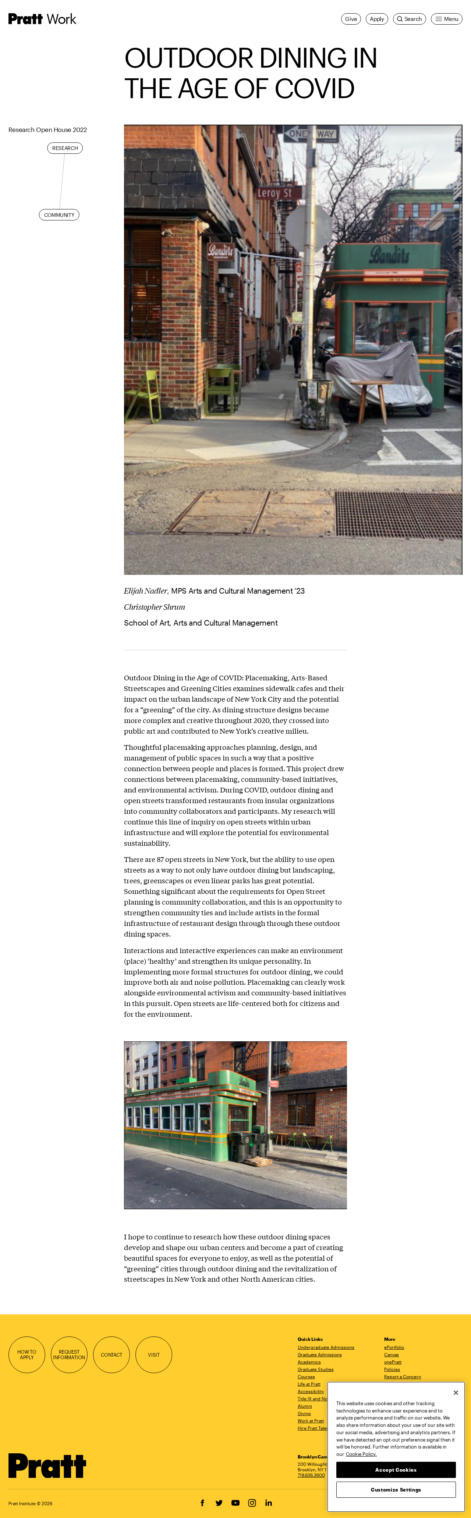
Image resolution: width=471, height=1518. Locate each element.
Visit (153, 1354)
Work (61, 18)
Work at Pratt (311, 1420)
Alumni (305, 1405)
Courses (306, 1376)
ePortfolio (394, 1347)
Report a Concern (402, 1376)
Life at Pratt (309, 1383)
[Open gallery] (293, 350)
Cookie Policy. (361, 1454)
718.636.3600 (311, 1475)
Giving (304, 1413)
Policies (392, 1369)
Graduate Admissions (320, 1354)
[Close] (456, 1393)
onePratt (392, 1361)
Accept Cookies (396, 1469)
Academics (309, 1361)
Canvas (391, 1354)
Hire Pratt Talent (314, 1428)
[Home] (47, 1465)
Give (351, 18)
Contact (111, 1354)
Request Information (69, 1354)
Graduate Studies (316, 1369)
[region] (396, 1447)
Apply (377, 18)
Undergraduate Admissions (326, 1347)
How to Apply (26, 1354)
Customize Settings (396, 1489)
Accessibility (311, 1391)
